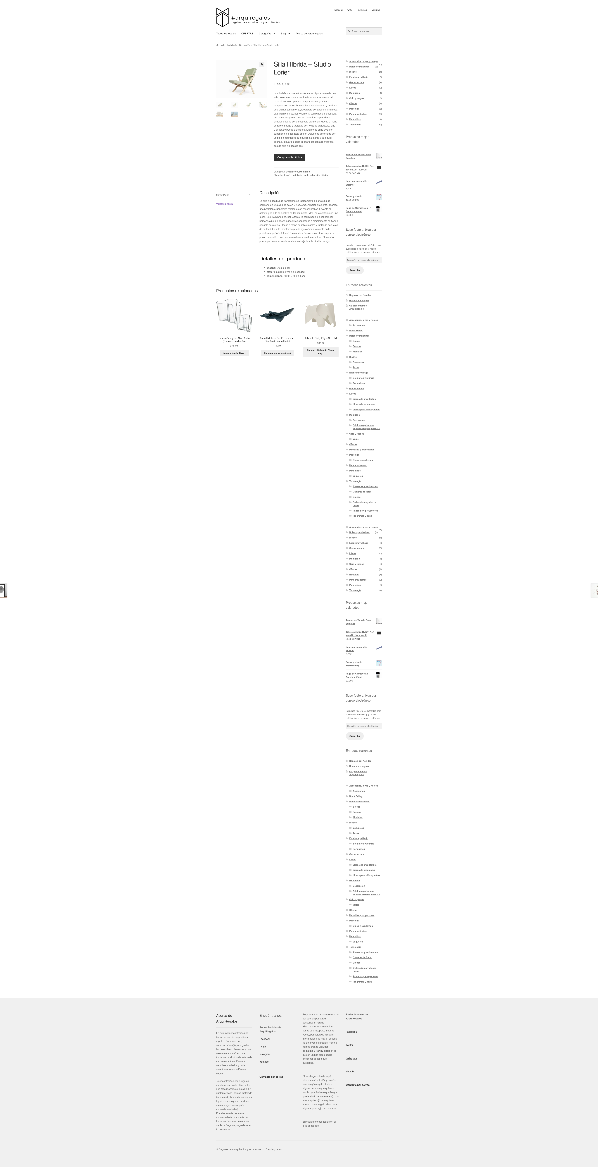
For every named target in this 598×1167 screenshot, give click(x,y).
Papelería (354, 108)
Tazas (356, 367)
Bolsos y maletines (359, 66)
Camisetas (358, 362)
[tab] (234, 194)
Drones (357, 496)
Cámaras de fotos (362, 491)
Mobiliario (232, 45)
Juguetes (358, 475)
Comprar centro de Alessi (277, 352)
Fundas (357, 346)
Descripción (222, 194)
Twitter (263, 1046)
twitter (350, 9)
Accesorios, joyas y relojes (363, 61)
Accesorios (359, 325)
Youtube (264, 1061)
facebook (338, 9)
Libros (352, 87)
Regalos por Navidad (360, 295)
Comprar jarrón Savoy (234, 352)
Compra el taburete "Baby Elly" (320, 351)
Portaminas (359, 383)
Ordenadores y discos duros (364, 504)
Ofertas (353, 103)
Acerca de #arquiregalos (309, 33)
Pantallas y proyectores (361, 449)
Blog (283, 33)
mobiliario (297, 175)
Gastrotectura (356, 82)
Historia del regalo (359, 300)
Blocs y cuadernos (363, 460)
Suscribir (354, 270)
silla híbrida (322, 175)
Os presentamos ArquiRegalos (358, 307)
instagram (363, 9)
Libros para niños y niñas (366, 409)
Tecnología (355, 124)
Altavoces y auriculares (365, 486)
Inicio (222, 45)
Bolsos (356, 340)
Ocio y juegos (356, 98)
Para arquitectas (358, 113)
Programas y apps (362, 515)
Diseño (353, 71)
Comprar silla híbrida (289, 157)
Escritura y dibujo (358, 77)
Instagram (264, 1054)
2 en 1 (287, 175)
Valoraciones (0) (225, 204)
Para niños (355, 119)
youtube (376, 9)
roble (306, 175)
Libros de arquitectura (365, 398)
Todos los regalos (226, 33)
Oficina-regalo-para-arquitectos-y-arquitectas (366, 427)
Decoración (244, 45)
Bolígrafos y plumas (363, 377)
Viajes (356, 438)
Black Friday (356, 330)
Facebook (264, 1039)
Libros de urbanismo (364, 404)
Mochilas (358, 351)
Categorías (265, 33)
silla (312, 175)
